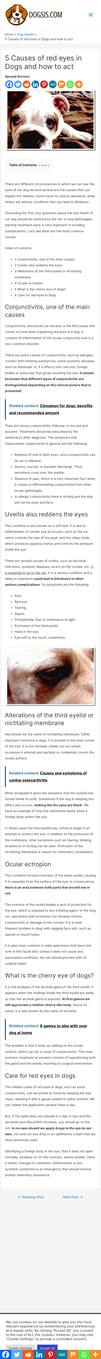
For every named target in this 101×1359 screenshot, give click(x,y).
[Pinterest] (44, 84)
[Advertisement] (50, 1257)
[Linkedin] (35, 84)
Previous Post (31, 1197)
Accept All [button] (47, 1348)
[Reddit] (27, 84)
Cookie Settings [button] (20, 1348)
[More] (79, 84)
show (44, 165)
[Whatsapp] (70, 84)
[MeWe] (53, 84)
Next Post (73, 1197)
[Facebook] (9, 84)
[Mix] (61, 84)
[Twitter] (18, 84)
